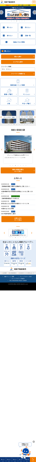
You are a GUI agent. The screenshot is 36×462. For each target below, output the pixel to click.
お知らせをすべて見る (18, 219)
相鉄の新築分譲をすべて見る (18, 170)
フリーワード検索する (18, 73)
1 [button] (11, 21)
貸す (28, 247)
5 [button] (22, 21)
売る (14, 247)
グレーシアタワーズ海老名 (18, 278)
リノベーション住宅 (28, 263)
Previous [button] (4, 233)
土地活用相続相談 (14, 253)
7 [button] (24, 124)
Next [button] (31, 233)
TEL (33, 459)
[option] (18, 12)
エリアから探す (18, 62)
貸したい (21, 459)
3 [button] (17, 21)
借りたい (10, 35)
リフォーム (7, 253)
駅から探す (18, 56)
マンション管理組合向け (21, 253)
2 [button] (14, 21)
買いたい (10, 27)
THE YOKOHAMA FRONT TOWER (18, 280)
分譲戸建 (14, 263)
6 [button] (24, 21)
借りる (21, 247)
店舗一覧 (28, 35)
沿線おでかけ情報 (19, 42)
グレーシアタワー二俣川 (26, 276)
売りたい (28, 27)
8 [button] (27, 124)
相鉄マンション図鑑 (9, 276)
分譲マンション (7, 263)
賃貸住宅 (21, 263)
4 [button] (19, 21)
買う (7, 247)
